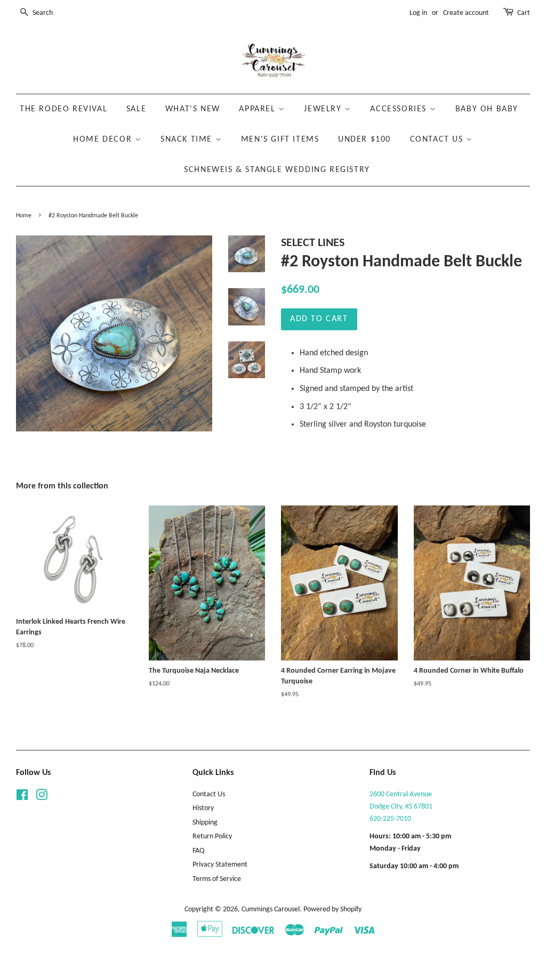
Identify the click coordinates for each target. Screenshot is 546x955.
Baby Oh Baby (486, 109)
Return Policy (212, 836)
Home (23, 216)
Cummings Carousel (271, 909)
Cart (523, 13)
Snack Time (187, 139)
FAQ (198, 850)
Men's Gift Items (280, 139)
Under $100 (364, 139)
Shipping (205, 822)
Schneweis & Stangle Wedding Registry (277, 170)
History (203, 808)
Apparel (258, 109)
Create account (466, 13)
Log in (418, 13)
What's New (192, 109)
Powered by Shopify (332, 909)
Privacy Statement (219, 864)
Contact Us (438, 139)
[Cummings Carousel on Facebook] (22, 797)
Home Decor (104, 139)
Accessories (399, 109)
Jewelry (324, 109)
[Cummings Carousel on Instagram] (41, 797)
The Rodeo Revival (63, 109)
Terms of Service (216, 879)
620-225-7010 (390, 818)
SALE (136, 109)
